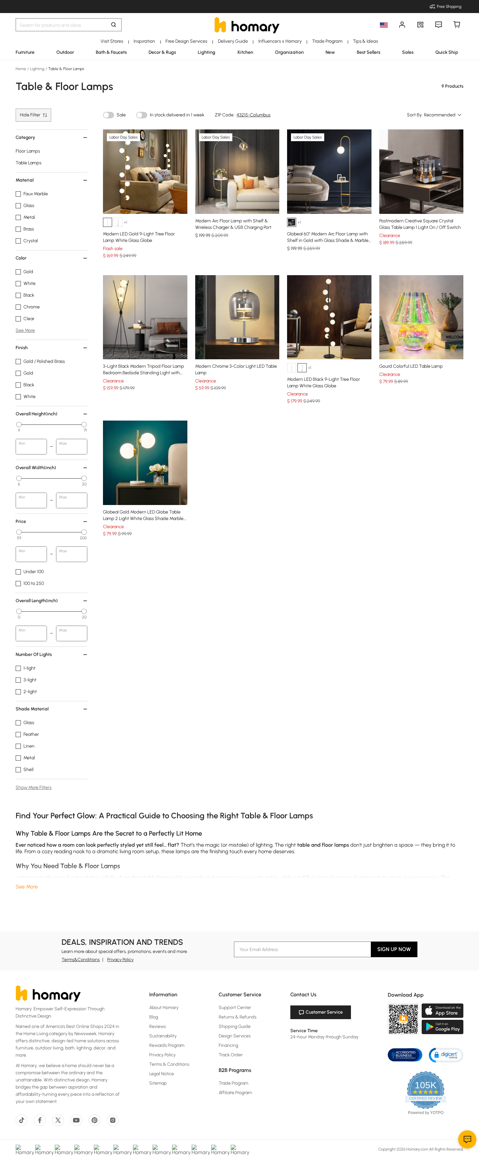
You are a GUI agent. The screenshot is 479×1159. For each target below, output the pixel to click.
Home (21, 69)
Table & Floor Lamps (65, 69)
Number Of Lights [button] (34, 654)
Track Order (231, 1055)
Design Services (235, 1036)
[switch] (108, 115)
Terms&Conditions (81, 959)
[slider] (19, 424)
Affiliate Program (235, 1092)
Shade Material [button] (32, 709)
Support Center (235, 1007)
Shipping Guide (235, 1026)
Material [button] (25, 180)
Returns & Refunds (237, 1017)
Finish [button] (22, 347)
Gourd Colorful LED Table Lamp (411, 366)
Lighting (37, 69)
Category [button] (25, 137)
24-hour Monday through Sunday (324, 1037)
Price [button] (21, 521)
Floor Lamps (28, 151)
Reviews (157, 1026)
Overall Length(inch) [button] (37, 600)
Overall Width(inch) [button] (36, 467)
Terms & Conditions (169, 1064)
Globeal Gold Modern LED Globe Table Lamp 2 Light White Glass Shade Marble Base (143, 518)
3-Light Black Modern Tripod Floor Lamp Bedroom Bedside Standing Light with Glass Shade (143, 373)
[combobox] (443, 115)
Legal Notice (161, 1074)
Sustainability (163, 1036)
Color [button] (21, 258)
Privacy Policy (120, 959)
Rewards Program (166, 1045)
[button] (446, 1055)
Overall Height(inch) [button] (36, 414)
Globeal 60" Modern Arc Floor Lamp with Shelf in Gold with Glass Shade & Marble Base (328, 240)
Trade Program (233, 1083)
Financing (228, 1045)
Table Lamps (28, 163)
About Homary (164, 1007)
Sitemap (158, 1083)
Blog (153, 1017)
